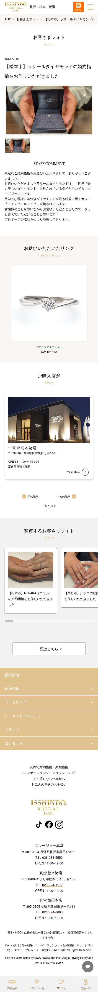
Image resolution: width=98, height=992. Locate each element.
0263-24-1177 (52, 885)
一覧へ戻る (49, 505)
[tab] (9, 621)
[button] (18, 145)
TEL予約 (61, 988)
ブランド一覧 (36, 988)
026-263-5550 (52, 857)
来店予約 (78, 10)
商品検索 (12, 988)
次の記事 (64, 496)
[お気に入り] (86, 969)
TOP (8, 19)
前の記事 (33, 496)
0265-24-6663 (52, 912)
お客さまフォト (27, 19)
